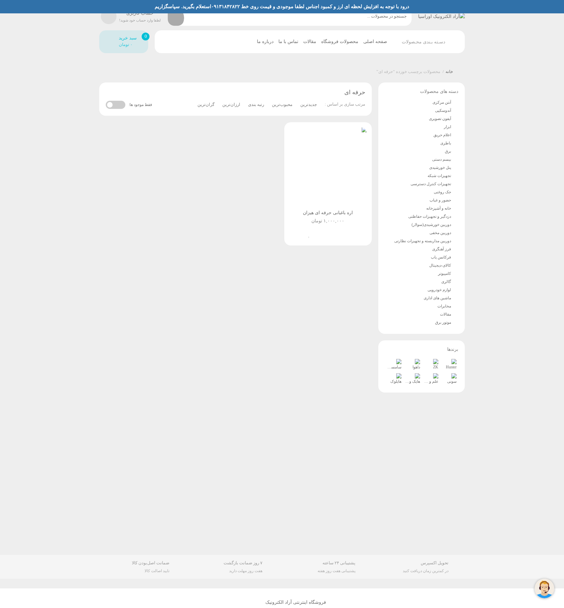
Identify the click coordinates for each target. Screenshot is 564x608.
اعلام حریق (442, 135)
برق (448, 151)
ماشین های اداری (437, 298)
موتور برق (443, 322)
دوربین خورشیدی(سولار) (431, 224)
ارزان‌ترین (231, 104)
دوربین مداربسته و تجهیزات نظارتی (422, 241)
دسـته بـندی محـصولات (423, 41)
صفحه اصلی (375, 41)
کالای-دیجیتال (440, 265)
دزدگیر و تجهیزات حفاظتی (429, 216)
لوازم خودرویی (439, 290)
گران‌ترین (205, 104)
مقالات (309, 41)
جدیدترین (308, 104)
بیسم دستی (441, 159)
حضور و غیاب (440, 200)
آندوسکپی (443, 110)
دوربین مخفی (440, 232)
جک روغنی (442, 192)
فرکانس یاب (441, 257)
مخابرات (444, 306)
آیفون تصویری (440, 118)
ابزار (447, 127)
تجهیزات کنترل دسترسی (431, 184)
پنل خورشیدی (440, 167)
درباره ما (265, 41)
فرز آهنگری (441, 249)
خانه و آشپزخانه (438, 208)
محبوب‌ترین (282, 104)
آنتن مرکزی (441, 102)
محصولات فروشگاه (339, 41)
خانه (449, 71)
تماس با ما (288, 41)
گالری (446, 281)
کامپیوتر (444, 273)
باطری (445, 143)
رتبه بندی (256, 104)
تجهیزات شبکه (439, 175)
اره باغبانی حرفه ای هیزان (328, 212)
